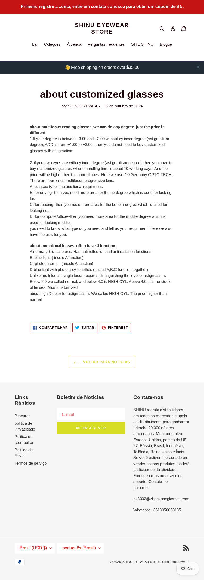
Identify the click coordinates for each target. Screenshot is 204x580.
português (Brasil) (79, 548)
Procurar (22, 416)
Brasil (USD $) (33, 548)
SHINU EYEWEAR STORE (102, 28)
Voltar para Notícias (106, 362)
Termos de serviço (31, 463)
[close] (198, 67)
